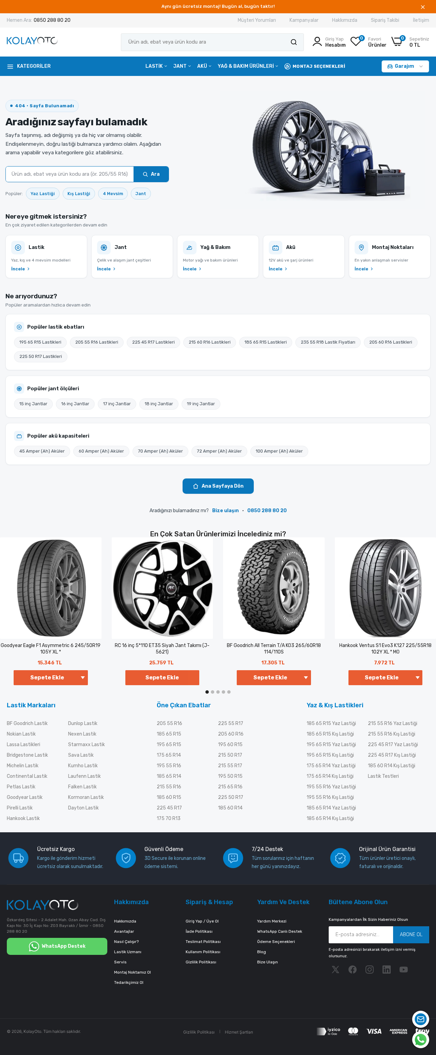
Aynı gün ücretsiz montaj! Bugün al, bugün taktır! (218, 6)
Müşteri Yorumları (257, 20)
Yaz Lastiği (43, 193)
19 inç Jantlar (201, 403)
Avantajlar (124, 931)
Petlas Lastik (21, 787)
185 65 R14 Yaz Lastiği (331, 808)
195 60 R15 (230, 744)
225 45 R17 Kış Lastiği (392, 755)
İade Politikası (199, 931)
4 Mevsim (113, 193)
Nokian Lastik (21, 734)
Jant (180, 66)
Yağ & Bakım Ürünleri (246, 66)
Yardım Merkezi (271, 921)
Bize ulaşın (225, 511)
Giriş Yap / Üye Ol (202, 921)
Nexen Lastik (82, 734)
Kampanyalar (304, 20)
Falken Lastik (82, 787)
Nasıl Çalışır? (126, 941)
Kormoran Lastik (86, 797)
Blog (261, 951)
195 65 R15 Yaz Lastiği (331, 744)
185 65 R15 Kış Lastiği (330, 734)
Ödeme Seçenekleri (276, 941)
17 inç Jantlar (117, 403)
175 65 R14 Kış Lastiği (330, 776)
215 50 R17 (230, 755)
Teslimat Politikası (203, 941)
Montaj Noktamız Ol (132, 972)
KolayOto (32, 1031)
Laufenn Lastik (84, 776)
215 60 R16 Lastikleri (210, 342)
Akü (202, 66)
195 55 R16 (169, 766)
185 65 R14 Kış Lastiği (330, 818)
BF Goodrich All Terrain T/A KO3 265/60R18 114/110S (274, 648)
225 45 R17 (169, 808)
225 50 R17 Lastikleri (40, 356)
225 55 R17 (230, 723)
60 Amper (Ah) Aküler (101, 451)
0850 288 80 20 (52, 20)
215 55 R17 (230, 766)
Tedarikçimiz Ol (128, 982)
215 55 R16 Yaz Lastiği (392, 723)
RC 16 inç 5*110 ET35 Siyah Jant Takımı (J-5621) (162, 648)
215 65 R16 (230, 787)
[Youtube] (403, 969)
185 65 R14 (169, 776)
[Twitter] (335, 969)
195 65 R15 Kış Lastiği (330, 755)
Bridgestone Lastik (27, 755)
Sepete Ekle (162, 677)
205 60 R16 (231, 734)
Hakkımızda (344, 20)
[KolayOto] (32, 42)
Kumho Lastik (83, 766)
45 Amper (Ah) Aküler (42, 451)
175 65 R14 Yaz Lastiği (331, 766)
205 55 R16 (169, 723)
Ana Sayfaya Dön (223, 486)
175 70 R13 (169, 818)
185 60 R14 (230, 808)
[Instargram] (369, 969)
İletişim (421, 20)
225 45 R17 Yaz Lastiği (393, 744)
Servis (120, 962)
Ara (155, 174)
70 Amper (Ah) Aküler (160, 451)
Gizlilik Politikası (201, 962)
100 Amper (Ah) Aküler (279, 451)
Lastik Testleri (383, 776)
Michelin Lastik (22, 766)
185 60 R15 (169, 797)
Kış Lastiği (78, 193)
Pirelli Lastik (20, 808)
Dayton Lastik (83, 808)
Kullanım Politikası (203, 951)
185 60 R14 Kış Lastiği (391, 766)
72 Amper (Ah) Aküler (219, 451)
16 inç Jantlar (75, 403)
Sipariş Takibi (385, 20)
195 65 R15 (169, 744)
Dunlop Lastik (82, 723)
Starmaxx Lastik (86, 744)
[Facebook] (352, 969)
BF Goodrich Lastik (27, 723)
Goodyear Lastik (25, 797)
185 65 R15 (169, 734)
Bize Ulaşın (267, 962)
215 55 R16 (169, 787)
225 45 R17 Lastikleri (153, 342)
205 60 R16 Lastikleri (390, 342)
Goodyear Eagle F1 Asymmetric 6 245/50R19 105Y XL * (50, 648)
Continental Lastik (27, 776)
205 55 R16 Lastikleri (96, 342)
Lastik (154, 66)
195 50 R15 (230, 776)
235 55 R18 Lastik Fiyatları (328, 342)
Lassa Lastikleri (23, 744)
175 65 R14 (169, 755)
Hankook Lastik (23, 818)
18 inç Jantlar (159, 403)
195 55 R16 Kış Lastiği (330, 797)
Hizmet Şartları (239, 1032)
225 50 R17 (230, 797)
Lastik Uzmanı (127, 951)
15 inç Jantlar (33, 403)
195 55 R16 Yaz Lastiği (331, 787)
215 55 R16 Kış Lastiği (391, 734)
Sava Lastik (81, 755)
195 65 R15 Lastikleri (40, 342)
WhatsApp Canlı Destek (279, 931)
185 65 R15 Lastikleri (266, 342)
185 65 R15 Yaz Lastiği (331, 723)
